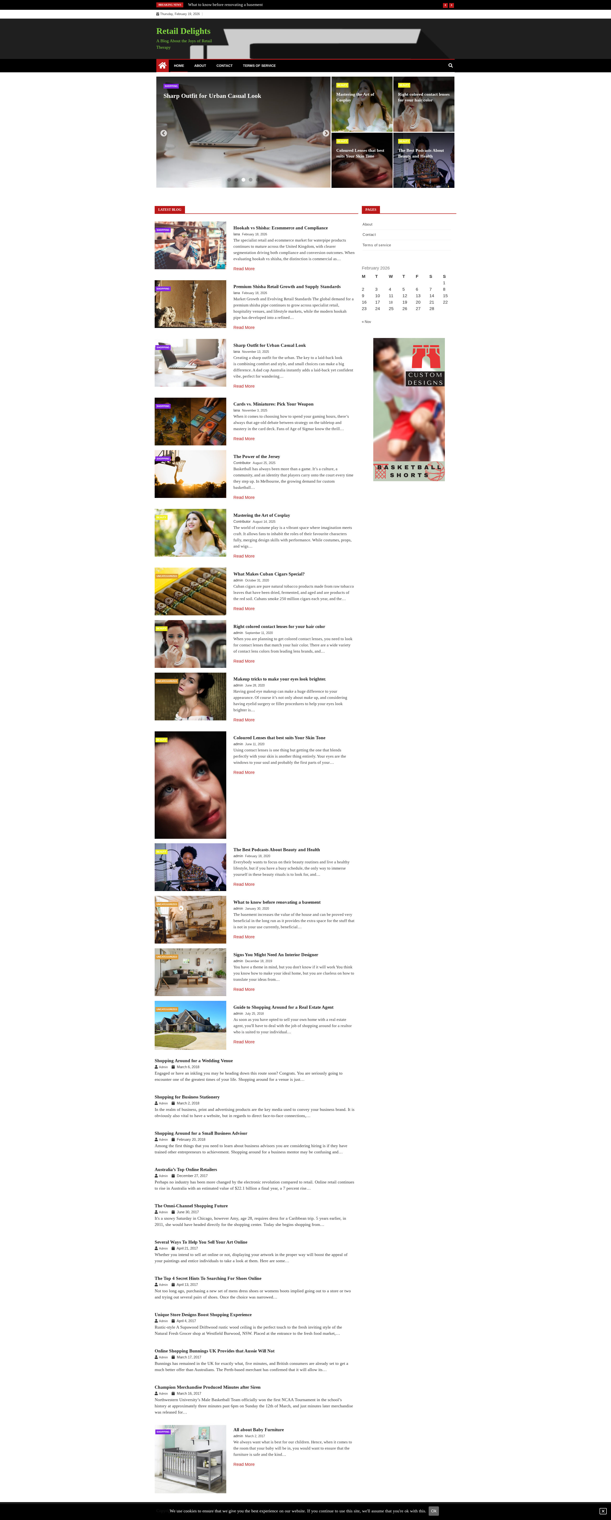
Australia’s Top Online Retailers (186, 1169)
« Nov (366, 322)
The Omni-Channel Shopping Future (191, 1205)
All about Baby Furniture (258, 1429)
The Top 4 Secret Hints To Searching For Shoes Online (208, 1278)
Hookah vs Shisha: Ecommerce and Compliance (280, 227)
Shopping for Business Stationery (187, 1096)
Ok (434, 1511)
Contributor (242, 463)
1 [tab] (229, 180)
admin (238, 580)
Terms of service (259, 66)
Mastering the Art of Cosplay (261, 515)
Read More (244, 268)
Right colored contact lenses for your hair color (279, 626)
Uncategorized (167, 576)
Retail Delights (183, 31)
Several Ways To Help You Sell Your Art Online (201, 1242)
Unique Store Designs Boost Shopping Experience (203, 1314)
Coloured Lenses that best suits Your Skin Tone (279, 737)
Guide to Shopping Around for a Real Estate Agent (283, 1007)
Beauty (342, 85)
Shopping (171, 86)
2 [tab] (236, 180)
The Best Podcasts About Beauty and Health (276, 849)
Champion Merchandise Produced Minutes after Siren (208, 1387)
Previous (162, 132)
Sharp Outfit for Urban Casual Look (269, 345)
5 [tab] (257, 180)
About (200, 66)
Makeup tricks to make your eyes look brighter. (279, 678)
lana (236, 234)
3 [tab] (243, 180)
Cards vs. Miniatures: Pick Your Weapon (218, 95)
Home (179, 66)
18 (391, 302)
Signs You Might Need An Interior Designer (225, 4)
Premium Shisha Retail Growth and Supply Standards (287, 286)
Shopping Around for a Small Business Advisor (201, 1133)
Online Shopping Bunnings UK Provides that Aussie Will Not (214, 1350)
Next (324, 132)
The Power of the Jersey (256, 456)
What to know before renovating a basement (277, 902)
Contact (224, 66)
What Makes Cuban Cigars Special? (269, 573)
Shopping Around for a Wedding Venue (194, 1060)
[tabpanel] (243, 132)
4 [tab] (250, 180)
